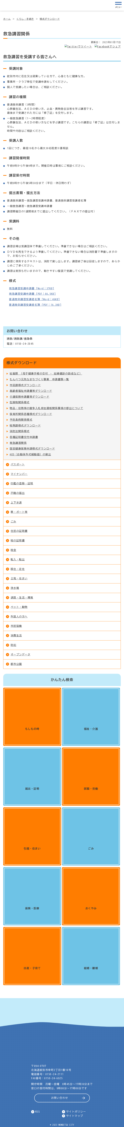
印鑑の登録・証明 (22, 483)
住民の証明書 (19, 531)
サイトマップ (74, 1116)
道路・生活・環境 (22, 597)
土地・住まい (19, 578)
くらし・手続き (25, 19)
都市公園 (16, 664)
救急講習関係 (18, 443)
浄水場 (15, 588)
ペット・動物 (19, 607)
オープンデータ (21, 654)
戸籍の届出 (18, 493)
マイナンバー (19, 474)
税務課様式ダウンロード (25, 425)
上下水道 (16, 502)
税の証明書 (18, 540)
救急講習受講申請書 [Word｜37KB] (31, 288)
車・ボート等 (19, 512)
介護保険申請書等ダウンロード (29, 396)
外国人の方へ (19, 616)
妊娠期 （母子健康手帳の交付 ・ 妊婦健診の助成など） (46, 373)
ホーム (7, 19)
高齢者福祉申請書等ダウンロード (31, 391)
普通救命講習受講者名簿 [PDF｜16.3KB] (35, 304)
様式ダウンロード (50, 19)
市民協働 (16, 626)
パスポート (18, 464)
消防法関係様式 (20, 431)
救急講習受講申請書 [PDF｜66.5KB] (32, 293)
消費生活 (16, 635)
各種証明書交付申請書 (24, 437)
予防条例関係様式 (21, 419)
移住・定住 (18, 569)
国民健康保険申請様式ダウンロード (32, 448)
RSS (37, 1111)
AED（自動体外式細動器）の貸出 (30, 454)
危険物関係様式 (20, 402)
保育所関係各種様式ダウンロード (31, 414)
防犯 (13, 645)
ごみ (13, 521)
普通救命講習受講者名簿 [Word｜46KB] (34, 299)
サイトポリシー (76, 1111)
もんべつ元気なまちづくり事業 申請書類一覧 (39, 379)
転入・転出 (18, 559)
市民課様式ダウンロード (25, 385)
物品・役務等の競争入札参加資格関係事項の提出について (46, 408)
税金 (13, 550)
